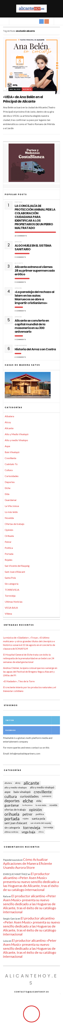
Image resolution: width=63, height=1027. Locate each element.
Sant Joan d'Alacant (15, 571)
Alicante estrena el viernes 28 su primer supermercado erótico (35, 270)
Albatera (9, 416)
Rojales (8, 559)
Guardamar (11, 499)
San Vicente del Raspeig (17, 565)
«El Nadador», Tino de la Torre (19, 681)
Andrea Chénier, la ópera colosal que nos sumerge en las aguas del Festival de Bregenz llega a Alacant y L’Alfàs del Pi (30, 671)
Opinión (18, 242)
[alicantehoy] (31, 8)
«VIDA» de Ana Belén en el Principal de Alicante (23, 99)
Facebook (10, 730)
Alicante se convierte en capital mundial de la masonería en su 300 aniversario (32, 326)
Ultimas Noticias (13, 601)
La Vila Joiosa (12, 505)
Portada (18, 202)
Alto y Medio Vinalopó (16, 434)
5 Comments (20, 311)
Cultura (9, 470)
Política (9, 547)
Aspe (7, 446)
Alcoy (8, 422)
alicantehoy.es (31, 979)
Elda (7, 493)
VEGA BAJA (11, 607)
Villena (8, 613)
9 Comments (20, 257)
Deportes (10, 482)
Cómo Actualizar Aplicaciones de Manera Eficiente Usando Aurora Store (27, 863)
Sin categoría (11, 583)
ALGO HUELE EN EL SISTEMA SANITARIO (33, 247)
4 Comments (20, 357)
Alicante (27, 89)
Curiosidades (21, 345)
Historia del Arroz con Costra (35, 349)
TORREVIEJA (12, 589)
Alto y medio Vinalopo (16, 440)
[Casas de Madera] (31, 386)
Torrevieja (10, 595)
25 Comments (21, 236)
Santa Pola (10, 577)
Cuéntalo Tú (11, 464)
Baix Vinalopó (12, 452)
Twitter (9, 720)
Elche (7, 488)
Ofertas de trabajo (14, 523)
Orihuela (9, 535)
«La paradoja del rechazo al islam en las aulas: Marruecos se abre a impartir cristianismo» (34, 297)
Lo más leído (11, 511)
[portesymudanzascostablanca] (31, 163)
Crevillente (10, 458)
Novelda (9, 517)
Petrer (8, 541)
